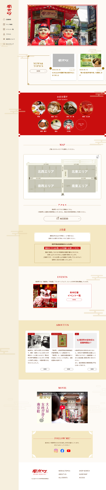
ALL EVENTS (63, 477)
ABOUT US (62, 474)
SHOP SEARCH (84, 471)
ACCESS (82, 477)
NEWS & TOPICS (64, 471)
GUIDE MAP (83, 474)
